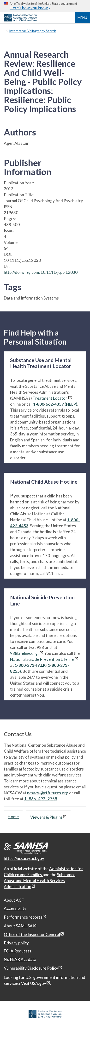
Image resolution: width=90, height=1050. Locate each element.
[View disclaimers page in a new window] (70, 398)
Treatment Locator (50, 398)
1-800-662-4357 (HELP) (55, 404)
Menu (82, 18)
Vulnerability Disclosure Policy (31, 968)
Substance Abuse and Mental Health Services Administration (39, 880)
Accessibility (15, 908)
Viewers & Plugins (46, 817)
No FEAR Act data (20, 959)
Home (13, 816)
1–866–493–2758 (40, 798)
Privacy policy (16, 942)
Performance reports (23, 917)
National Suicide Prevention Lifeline (42, 659)
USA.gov (38, 983)
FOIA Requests (17, 950)
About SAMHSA (18, 925)
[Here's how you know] (45, 6)
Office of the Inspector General (32, 934)
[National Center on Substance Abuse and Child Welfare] (20, 20)
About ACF (14, 900)
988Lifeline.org (24, 653)
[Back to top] (76, 1037)
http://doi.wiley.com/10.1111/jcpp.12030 (41, 272)
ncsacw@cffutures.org (47, 792)
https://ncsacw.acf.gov (24, 858)
